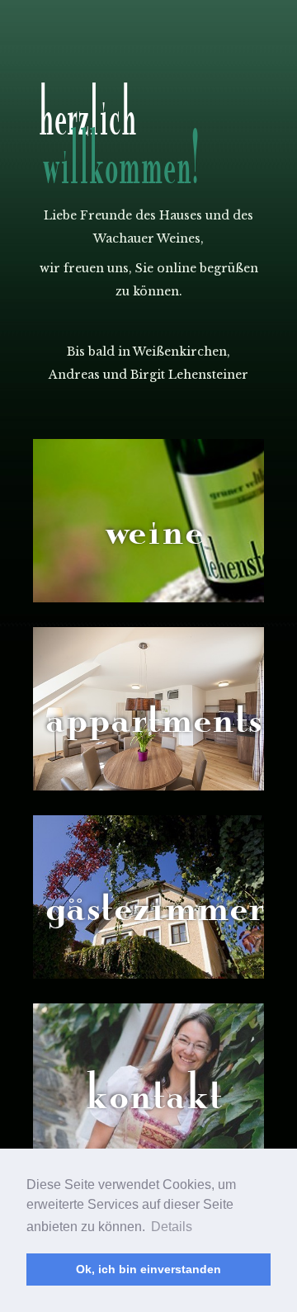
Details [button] (171, 1227)
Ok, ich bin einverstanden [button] (148, 1269)
